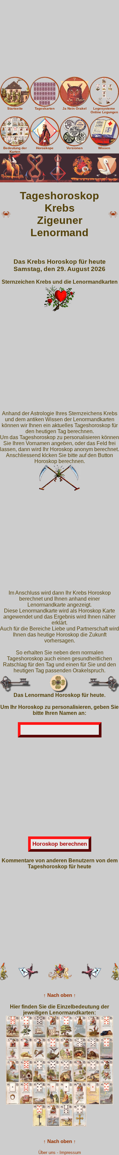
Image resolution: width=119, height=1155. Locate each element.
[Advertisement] (59, 38)
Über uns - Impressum (59, 1152)
